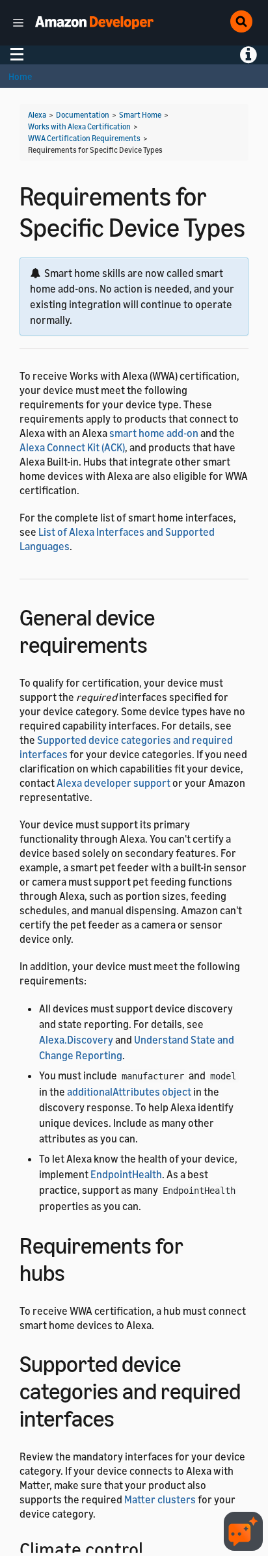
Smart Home (140, 115)
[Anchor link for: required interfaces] (125, 1416)
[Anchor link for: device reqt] (159, 642)
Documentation (82, 115)
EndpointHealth (126, 1174)
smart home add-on (153, 433)
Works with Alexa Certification (79, 126)
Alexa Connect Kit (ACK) (72, 447)
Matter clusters (160, 1499)
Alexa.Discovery (76, 1039)
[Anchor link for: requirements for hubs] (76, 1270)
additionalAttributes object (129, 1091)
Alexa (37, 115)
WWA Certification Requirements (84, 138)
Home (20, 76)
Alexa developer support (113, 782)
